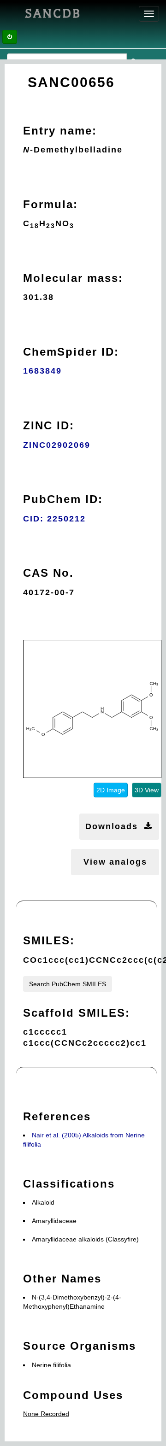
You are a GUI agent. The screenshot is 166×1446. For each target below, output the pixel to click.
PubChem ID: (63, 499)
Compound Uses (73, 1395)
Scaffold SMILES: (76, 1013)
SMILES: (49, 940)
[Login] (9, 37)
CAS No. (48, 573)
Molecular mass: (73, 278)
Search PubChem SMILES (67, 984)
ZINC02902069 (56, 445)
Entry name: (60, 130)
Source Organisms (79, 1346)
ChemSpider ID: (71, 351)
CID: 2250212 (54, 518)
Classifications (69, 1183)
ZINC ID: (48, 425)
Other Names (62, 1278)
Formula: (50, 204)
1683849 (42, 370)
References (57, 1116)
